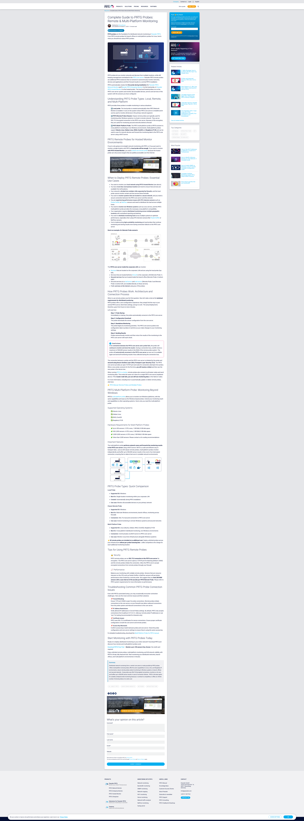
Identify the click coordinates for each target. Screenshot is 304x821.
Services (113, 270)
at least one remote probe (139, 150)
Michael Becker (122, 25)
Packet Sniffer (115, 202)
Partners (153, 6)
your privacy (183, 24)
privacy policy (129, 757)
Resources (144, 6)
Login (189, 1)
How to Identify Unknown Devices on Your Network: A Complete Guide (188, 159)
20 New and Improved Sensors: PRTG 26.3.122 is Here (188, 80)
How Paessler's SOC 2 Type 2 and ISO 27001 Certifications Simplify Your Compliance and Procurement (188, 113)
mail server (128, 281)
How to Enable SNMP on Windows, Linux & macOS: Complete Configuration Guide (188, 167)
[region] (152, 817)
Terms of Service (141, 759)
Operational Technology (180, 137)
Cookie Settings (275, 817)
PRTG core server (138, 77)
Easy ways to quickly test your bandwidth (188, 182)
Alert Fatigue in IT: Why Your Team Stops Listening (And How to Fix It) (189, 88)
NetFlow (124, 202)
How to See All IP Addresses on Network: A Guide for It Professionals (189, 151)
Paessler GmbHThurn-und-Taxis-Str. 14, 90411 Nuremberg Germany (187, 785)
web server (138, 281)
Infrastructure (152, 686)
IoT (195, 131)
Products (119, 6)
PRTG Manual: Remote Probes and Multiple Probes (125, 385)
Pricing (136, 6)
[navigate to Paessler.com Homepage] (109, 6)
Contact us (183, 1)
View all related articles (177, 120)
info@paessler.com (186, 791)
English (197, 1)
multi (114, 396)
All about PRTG (114, 686)
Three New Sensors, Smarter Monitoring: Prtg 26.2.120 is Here (189, 104)
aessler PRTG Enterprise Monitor (132, 87)
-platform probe (120, 396)
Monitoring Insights (128, 686)
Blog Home (106, 10)
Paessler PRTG (156, 34)
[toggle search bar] (198, 6)
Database (175, 131)
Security (183, 134)
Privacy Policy (132, 759)
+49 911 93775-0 (185, 794)
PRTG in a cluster (122, 372)
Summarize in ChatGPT (116, 30)
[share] (109, 693)
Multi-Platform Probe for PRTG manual (147, 633)
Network (141, 686)
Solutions (128, 6)
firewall (134, 275)
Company (176, 1)
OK (288, 817)
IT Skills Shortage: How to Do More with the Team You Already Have (189, 72)
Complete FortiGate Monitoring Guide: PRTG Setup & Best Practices (188, 175)
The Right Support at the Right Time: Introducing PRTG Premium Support (188, 96)
